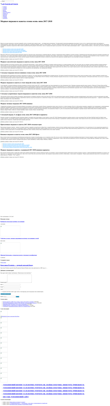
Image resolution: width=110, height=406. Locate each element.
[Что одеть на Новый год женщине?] (4, 377)
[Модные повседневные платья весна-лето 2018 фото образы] (4, 361)
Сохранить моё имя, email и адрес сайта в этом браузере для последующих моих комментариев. (22, 291)
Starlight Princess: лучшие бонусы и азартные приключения (16, 305)
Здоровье (5, 17)
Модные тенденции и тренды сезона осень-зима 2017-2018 (16, 146)
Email (2, 286)
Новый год (5, 13)
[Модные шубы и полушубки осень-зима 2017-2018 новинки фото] (4, 356)
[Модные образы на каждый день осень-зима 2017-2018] (4, 321)
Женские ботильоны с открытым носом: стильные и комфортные (19, 255)
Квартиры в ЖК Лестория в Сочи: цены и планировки (15, 304)
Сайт (2, 289)
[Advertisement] (55, 33)
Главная (4, 6)
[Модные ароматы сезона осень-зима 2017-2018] (4, 341)
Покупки (5, 14)
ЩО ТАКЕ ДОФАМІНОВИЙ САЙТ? (16, 397)
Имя (2, 284)
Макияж (5, 11)
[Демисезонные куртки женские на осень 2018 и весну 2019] (10, 316)
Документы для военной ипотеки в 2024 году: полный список (16, 306)
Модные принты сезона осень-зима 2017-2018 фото (14, 50)
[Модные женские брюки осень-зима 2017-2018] (4, 346)
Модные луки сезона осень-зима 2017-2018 (12, 52)
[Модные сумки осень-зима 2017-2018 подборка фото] (4, 315)
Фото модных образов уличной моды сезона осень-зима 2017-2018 (17, 147)
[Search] (1, 1)
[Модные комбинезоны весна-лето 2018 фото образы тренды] (4, 331)
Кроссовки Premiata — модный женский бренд (17, 265)
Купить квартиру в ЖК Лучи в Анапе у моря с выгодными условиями (18, 301)
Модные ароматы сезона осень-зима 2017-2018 (13, 49)
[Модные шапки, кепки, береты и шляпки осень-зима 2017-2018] (4, 351)
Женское (5, 15)
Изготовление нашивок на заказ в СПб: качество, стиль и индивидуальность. (20, 302)
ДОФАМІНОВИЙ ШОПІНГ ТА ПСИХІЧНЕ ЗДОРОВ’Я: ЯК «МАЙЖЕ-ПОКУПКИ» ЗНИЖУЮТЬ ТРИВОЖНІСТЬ (43, 385)
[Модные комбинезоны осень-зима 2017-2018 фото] (4, 366)
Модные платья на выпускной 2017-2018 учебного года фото (16, 144)
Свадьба (5, 9)
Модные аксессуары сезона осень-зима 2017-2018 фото (15, 51)
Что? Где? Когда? (6, 12)
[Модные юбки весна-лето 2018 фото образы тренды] (4, 326)
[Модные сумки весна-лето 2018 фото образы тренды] (4, 382)
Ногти (4, 10)
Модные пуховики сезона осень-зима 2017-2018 (13, 143)
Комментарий (4, 282)
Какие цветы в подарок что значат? (17, 402)
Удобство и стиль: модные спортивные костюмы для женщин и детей (20, 238)
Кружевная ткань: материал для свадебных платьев (21, 404)
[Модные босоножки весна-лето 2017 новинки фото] (4, 336)
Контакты (5, 18)
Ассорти (5, 7)
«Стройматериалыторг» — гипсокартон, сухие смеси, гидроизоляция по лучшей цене (28, 403)
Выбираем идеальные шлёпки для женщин (12, 221)
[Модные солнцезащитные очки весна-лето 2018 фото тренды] (4, 371)
